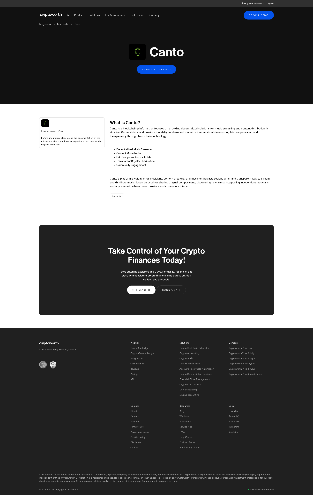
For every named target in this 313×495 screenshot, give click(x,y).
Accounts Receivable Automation (196, 369)
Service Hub (185, 427)
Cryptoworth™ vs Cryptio (242, 364)
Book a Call (117, 196)
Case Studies (137, 364)
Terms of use (137, 427)
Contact (134, 448)
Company (153, 15)
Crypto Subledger (139, 348)
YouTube (233, 432)
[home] (51, 15)
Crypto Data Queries (190, 384)
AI (68, 15)
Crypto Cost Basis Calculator (194, 348)
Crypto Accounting (189, 353)
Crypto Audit (186, 358)
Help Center (185, 437)
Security (134, 422)
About (133, 411)
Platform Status (187, 442)
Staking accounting (189, 395)
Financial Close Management (194, 379)
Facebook (234, 422)
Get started (141, 290)
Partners (134, 416)
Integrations (45, 24)
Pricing (134, 374)
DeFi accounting (188, 390)
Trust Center (136, 15)
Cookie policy (137, 437)
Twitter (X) (234, 416)
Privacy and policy (139, 432)
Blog (182, 411)
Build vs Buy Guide (189, 448)
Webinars (184, 416)
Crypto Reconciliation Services (195, 374)
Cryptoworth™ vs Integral (242, 358)
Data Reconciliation (189, 364)
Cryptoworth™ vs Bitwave (242, 369)
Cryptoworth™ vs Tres (240, 348)
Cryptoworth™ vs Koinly (241, 353)
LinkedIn (233, 411)
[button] (79, 15)
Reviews (134, 369)
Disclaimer (136, 442)
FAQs (182, 432)
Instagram (234, 427)
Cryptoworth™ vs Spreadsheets (245, 374)
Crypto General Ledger (142, 353)
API (132, 379)
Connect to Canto (156, 69)
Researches (185, 422)
